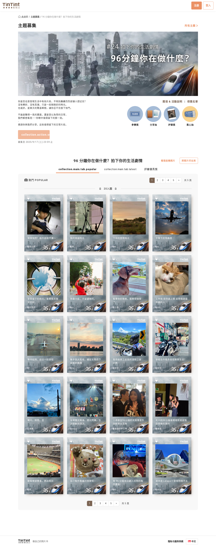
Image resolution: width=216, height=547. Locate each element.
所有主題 (190, 25)
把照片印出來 (189, 160)
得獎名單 (192, 101)
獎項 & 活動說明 (172, 101)
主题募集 (35, 16)
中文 (193, 541)
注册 (196, 5)
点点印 (24, 16)
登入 (208, 5)
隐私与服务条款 (175, 541)
